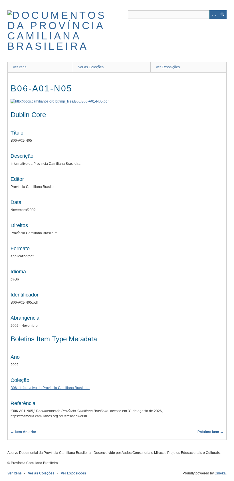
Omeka (220, 473)
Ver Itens (19, 67)
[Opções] (213, 14)
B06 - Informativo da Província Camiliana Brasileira (50, 388)
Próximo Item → (210, 432)
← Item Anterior (23, 432)
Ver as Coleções (91, 67)
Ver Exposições (168, 67)
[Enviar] (222, 14)
